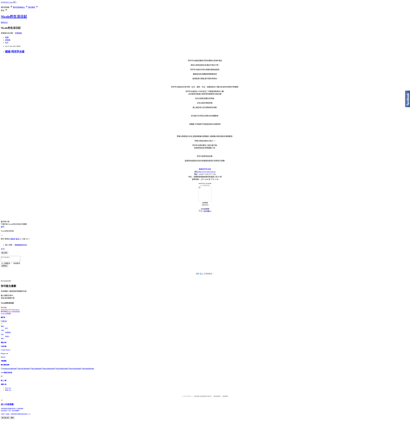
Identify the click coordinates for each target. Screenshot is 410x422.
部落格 (7, 40)
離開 (12, 418)
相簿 (7, 37)
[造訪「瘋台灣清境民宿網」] (48, 368)
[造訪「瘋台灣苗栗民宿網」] (35, 368)
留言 (17, 239)
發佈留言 (4, 266)
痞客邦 (12, 239)
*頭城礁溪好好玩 (20, 245)
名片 (7, 42)
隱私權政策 (217, 396)
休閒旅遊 (18, 33)
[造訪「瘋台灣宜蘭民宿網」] (8, 368)
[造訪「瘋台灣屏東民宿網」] (87, 368)
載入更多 (4, 253)
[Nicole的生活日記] (205, 201)
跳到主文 (4, 22)
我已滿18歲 (5, 418)
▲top (3, 249)
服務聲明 (225, 396)
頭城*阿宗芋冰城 (14, 51)
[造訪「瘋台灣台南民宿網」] (74, 368)
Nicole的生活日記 (14, 17)
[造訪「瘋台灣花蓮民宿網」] (23, 368)
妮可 (2, 227)
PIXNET (189, 396)
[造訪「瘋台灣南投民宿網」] (61, 368)
